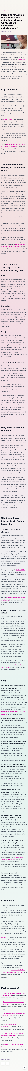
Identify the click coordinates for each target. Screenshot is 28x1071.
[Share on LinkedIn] (7, 1063)
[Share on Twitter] (3, 1063)
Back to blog (6, 10)
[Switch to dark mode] (24, 1067)
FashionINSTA (22, 59)
